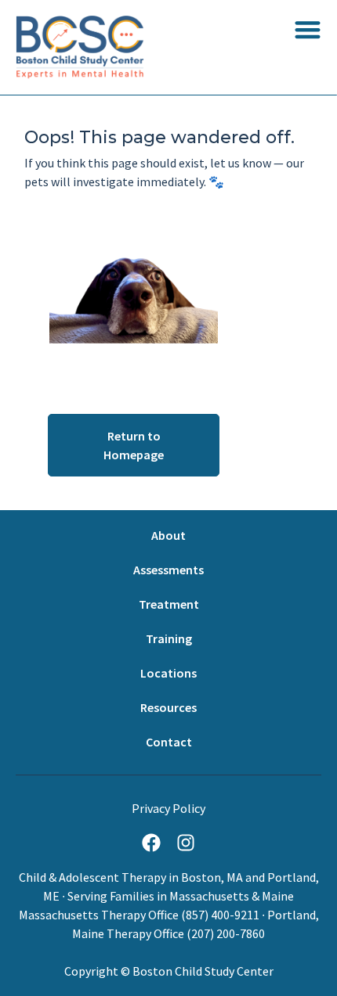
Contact (169, 742)
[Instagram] (185, 842)
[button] (307, 29)
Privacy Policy (168, 808)
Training (169, 638)
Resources (168, 707)
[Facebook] (151, 842)
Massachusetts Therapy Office (99, 914)
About (168, 535)
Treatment (169, 604)
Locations (168, 673)
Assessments (168, 569)
